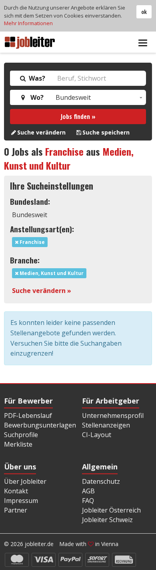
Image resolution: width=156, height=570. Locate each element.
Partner (15, 510)
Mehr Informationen (28, 23)
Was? (36, 78)
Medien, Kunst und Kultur (69, 158)
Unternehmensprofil (113, 415)
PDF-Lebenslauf (28, 415)
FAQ (88, 500)
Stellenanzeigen (106, 425)
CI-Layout (96, 434)
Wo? (35, 97)
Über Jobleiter (25, 481)
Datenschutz (101, 481)
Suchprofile (21, 434)
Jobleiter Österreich (111, 510)
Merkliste (18, 444)
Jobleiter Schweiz (107, 519)
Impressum (21, 500)
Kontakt (16, 491)
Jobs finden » (78, 116)
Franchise (64, 151)
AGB (88, 491)
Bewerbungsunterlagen (40, 425)
